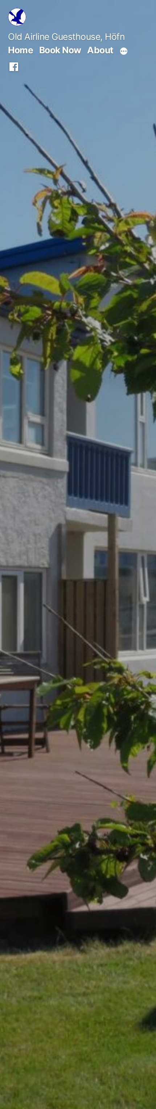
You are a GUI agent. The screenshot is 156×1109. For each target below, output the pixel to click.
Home (20, 50)
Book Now (60, 50)
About (100, 50)
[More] (123, 51)
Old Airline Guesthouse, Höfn (66, 36)
